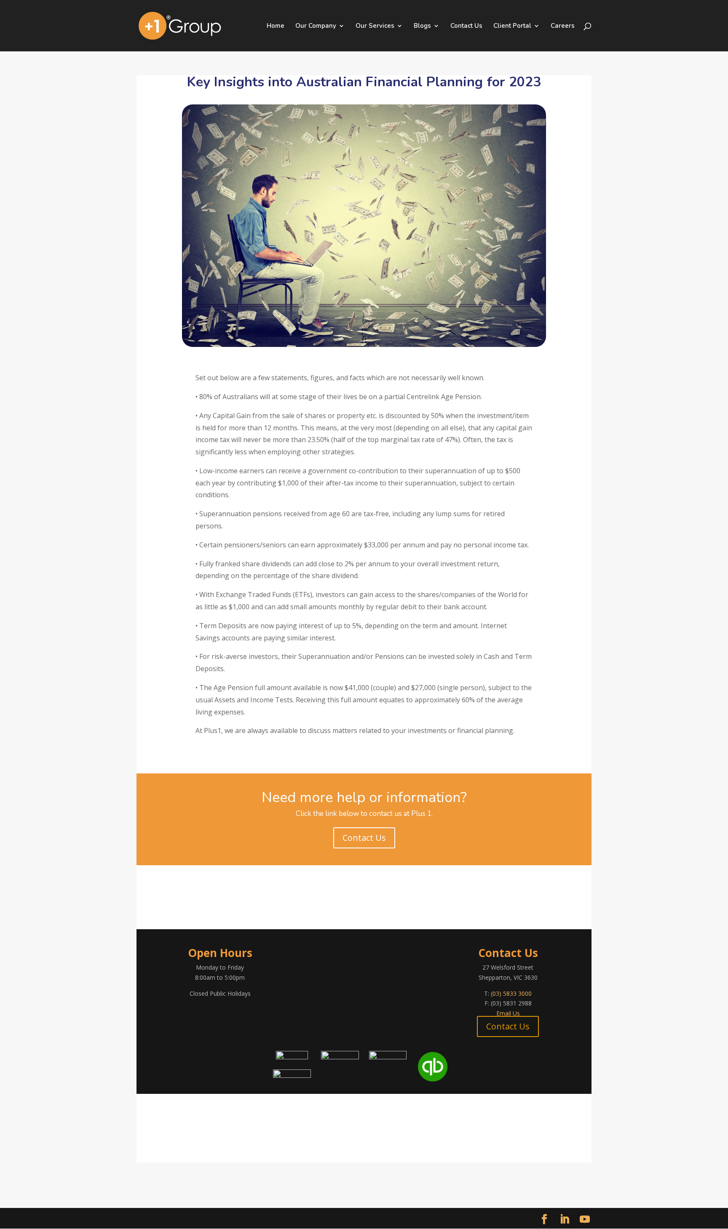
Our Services (375, 26)
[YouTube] (585, 1219)
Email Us (508, 1013)
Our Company (315, 26)
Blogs (422, 26)
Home (275, 26)
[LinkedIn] (564, 1219)
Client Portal (512, 26)
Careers (563, 26)
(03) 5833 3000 (511, 993)
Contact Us (466, 26)
